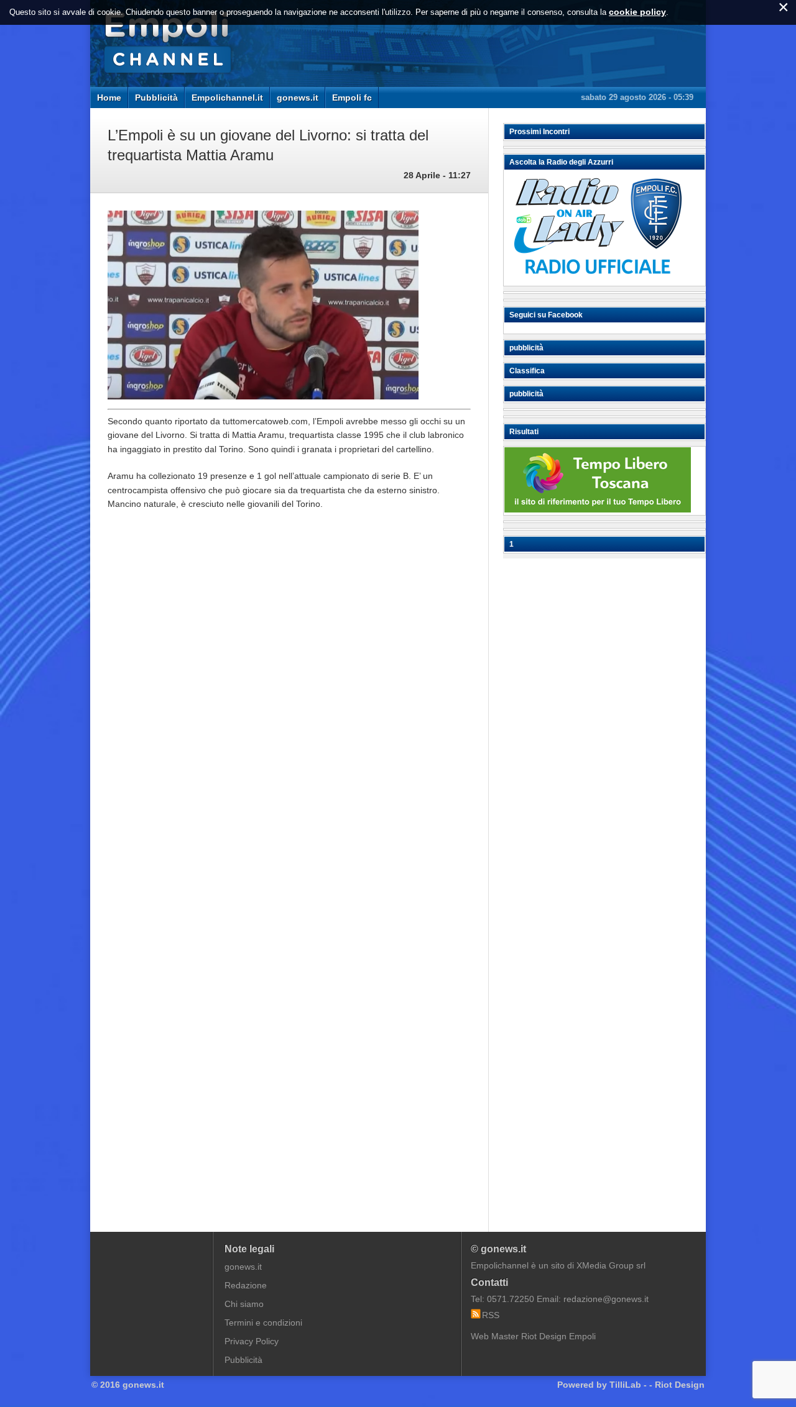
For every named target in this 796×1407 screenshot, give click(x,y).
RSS (490, 1315)
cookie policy (637, 12)
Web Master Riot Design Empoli (533, 1336)
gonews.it (297, 97)
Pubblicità (156, 97)
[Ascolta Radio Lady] (597, 280)
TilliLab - (628, 1385)
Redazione (245, 1285)
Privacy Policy (251, 1341)
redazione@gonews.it (606, 1299)
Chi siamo (244, 1304)
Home (109, 97)
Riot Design (680, 1385)
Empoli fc (352, 97)
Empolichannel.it (227, 97)
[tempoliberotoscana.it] (597, 509)
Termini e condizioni (263, 1322)
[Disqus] (289, 707)
